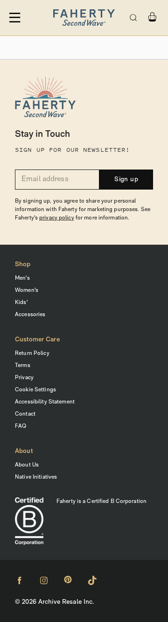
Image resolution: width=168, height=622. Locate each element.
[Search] (133, 17)
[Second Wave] (84, 17)
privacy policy (56, 218)
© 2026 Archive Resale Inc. (54, 602)
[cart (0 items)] (152, 17)
